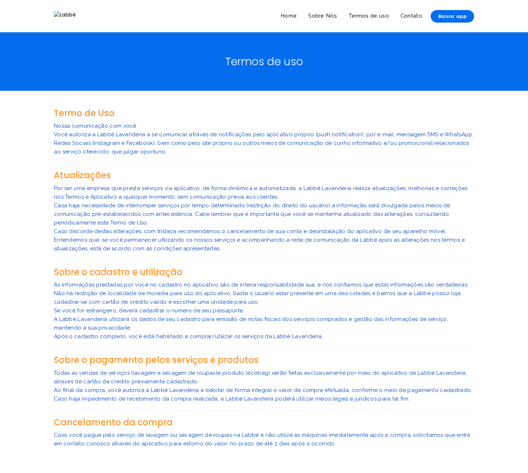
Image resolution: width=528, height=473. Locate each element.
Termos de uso (368, 16)
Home (289, 16)
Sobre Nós (322, 16)
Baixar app (452, 16)
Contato (411, 16)
